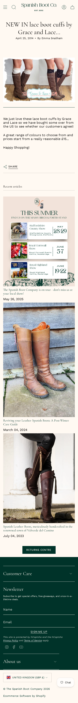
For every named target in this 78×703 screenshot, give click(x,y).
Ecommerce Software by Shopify (24, 695)
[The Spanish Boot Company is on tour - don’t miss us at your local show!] (39, 241)
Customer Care (17, 573)
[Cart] (72, 7)
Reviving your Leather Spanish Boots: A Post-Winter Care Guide (36, 422)
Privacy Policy (10, 640)
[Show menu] (5, 7)
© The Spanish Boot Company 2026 (26, 688)
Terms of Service (33, 640)
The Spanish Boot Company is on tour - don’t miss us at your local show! (37, 292)
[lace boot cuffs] (39, 80)
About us (12, 661)
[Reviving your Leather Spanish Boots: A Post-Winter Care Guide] (39, 360)
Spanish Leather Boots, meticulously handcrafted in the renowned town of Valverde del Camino (38, 528)
